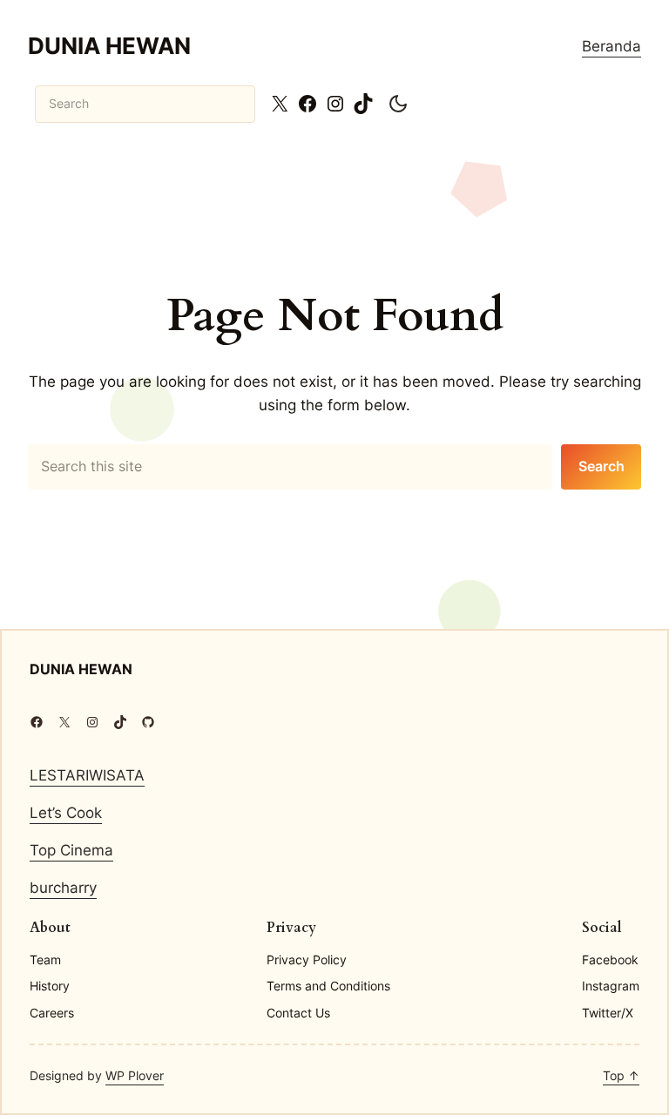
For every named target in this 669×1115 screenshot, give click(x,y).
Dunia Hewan (109, 45)
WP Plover (134, 1075)
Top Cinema (71, 850)
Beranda (611, 46)
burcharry (63, 887)
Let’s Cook (66, 812)
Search (601, 466)
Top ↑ (621, 1075)
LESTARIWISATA (87, 775)
